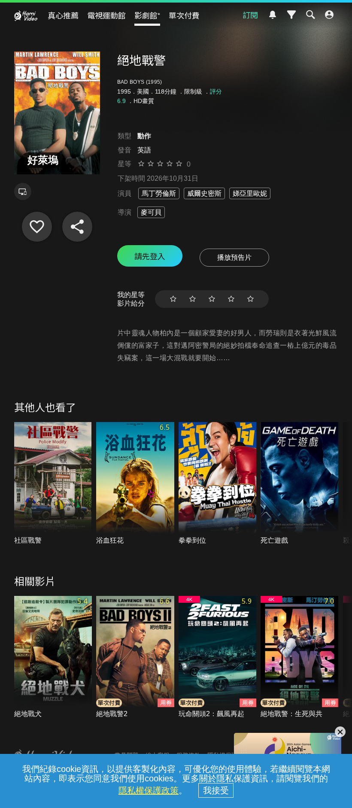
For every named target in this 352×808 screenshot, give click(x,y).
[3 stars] (212, 299)
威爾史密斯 (204, 193)
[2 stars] (192, 299)
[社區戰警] (53, 483)
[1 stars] (173, 299)
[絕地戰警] (37, 227)
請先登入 (149, 255)
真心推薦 (63, 15)
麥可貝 (151, 212)
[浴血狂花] (135, 483)
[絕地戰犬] (53, 657)
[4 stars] (231, 299)
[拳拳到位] (218, 483)
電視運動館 (106, 15)
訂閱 (250, 14)
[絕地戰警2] (135, 657)
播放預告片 (234, 257)
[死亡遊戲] (300, 483)
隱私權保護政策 (148, 790)
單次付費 (184, 15)
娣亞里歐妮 (250, 193)
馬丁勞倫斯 (159, 193)
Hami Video (25, 15)
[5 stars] (250, 299)
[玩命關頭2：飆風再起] (218, 657)
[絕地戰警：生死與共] (300, 657)
